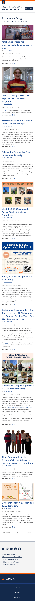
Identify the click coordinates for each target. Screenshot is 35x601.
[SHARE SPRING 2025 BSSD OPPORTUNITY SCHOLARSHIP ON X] (14, 304)
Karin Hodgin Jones (10, 465)
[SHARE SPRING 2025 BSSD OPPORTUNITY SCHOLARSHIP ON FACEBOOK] (12, 304)
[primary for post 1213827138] (18, 32)
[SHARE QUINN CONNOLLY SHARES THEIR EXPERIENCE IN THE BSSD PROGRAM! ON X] (14, 115)
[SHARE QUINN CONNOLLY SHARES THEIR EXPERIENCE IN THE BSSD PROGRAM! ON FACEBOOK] (12, 115)
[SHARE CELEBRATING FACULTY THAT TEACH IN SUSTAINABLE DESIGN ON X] (14, 178)
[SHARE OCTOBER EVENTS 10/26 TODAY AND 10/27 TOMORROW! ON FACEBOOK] (12, 527)
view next (30, 532)
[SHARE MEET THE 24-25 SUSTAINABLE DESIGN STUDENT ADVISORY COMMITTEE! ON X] (14, 238)
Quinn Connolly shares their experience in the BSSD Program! (16, 98)
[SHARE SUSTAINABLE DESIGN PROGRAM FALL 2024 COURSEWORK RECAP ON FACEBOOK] (12, 424)
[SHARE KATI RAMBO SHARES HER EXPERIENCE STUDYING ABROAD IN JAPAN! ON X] (14, 63)
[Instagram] (7, 549)
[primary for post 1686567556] (18, 80)
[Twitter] (15, 549)
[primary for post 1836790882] (18, 442)
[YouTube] (19, 549)
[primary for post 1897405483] (18, 194)
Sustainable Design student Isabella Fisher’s (20, 407)
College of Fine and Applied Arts (12, 7)
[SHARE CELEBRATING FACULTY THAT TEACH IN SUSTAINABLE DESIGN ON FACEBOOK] (12, 178)
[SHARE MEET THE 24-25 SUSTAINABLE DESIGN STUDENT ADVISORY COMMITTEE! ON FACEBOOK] (12, 238)
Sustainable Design (10, 9)
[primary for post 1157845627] (18, 368)
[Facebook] (3, 549)
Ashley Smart (8, 50)
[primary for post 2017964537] (18, 492)
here (6, 57)
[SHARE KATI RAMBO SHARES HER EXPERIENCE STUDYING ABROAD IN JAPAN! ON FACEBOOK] (12, 63)
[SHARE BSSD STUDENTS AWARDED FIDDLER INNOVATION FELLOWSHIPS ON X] (14, 146)
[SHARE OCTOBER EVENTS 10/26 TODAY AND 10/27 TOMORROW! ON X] (14, 527)
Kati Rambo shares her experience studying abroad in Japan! (17, 44)
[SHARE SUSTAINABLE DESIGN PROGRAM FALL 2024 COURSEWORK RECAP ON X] (14, 424)
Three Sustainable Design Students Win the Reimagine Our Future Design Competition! (17, 460)
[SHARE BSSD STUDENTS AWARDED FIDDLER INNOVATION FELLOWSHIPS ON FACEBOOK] (12, 146)
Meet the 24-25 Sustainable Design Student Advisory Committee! (15, 212)
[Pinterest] (11, 549)
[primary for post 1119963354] (18, 258)
